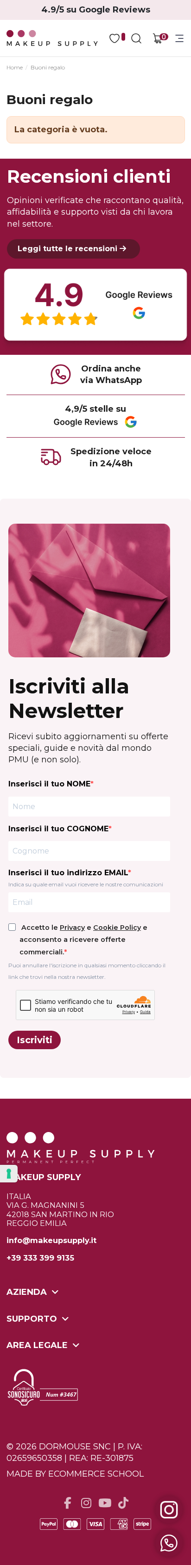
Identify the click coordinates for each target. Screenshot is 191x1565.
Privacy (72, 927)
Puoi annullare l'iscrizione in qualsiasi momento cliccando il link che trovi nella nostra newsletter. (87, 971)
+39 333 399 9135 (40, 1258)
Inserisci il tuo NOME (49, 783)
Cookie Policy (117, 927)
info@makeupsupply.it (51, 1240)
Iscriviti (34, 1039)
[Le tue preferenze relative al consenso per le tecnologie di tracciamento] (9, 1173)
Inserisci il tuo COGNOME (58, 828)
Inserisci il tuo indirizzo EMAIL (68, 872)
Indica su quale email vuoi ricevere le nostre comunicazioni (85, 884)
